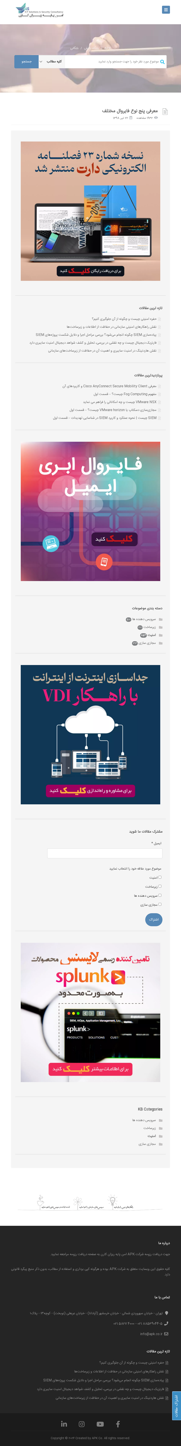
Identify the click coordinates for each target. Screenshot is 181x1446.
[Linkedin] (64, 1426)
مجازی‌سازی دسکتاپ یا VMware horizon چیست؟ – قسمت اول (113, 410)
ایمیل (156, 843)
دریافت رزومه (78, 1254)
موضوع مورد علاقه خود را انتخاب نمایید (135, 869)
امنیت (152, 635)
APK (107, 48)
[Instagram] (81, 1426)
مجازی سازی (147, 643)
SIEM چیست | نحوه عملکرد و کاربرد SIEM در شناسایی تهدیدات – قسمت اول (104, 418)
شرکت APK (117, 1269)
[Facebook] (118, 1426)
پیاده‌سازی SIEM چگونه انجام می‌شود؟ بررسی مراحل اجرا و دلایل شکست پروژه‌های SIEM (96, 335)
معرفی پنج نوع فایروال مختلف (130, 111)
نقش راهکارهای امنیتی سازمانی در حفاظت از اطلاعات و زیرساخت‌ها (111, 327)
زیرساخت (149, 627)
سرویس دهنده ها (144, 619)
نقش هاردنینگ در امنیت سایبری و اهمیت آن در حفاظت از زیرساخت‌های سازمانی (102, 351)
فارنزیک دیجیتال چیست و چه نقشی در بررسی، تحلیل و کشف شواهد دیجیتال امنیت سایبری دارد (92, 343)
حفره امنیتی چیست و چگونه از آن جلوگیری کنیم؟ (124, 319)
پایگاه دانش (91, 48)
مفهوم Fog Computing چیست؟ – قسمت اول (125, 394)
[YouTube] (100, 1426)
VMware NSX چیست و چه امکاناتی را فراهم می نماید (119, 402)
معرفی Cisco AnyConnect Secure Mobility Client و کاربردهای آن (109, 386)
